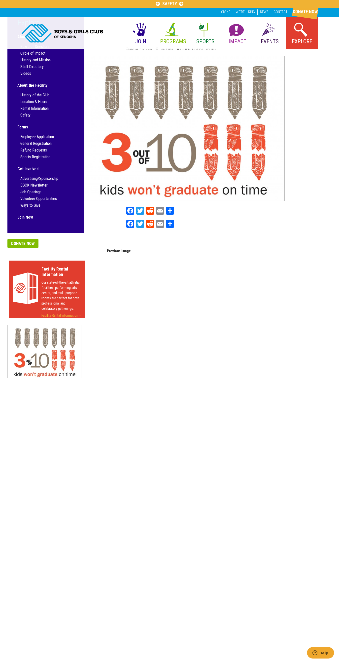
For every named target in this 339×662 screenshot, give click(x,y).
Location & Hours (33, 101)
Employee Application (37, 136)
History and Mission (35, 60)
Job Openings (30, 192)
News (264, 12)
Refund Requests (33, 150)
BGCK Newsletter (34, 185)
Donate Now (23, 243)
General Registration (36, 143)
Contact (280, 12)
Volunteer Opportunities (38, 198)
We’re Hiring (245, 12)
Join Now (25, 217)
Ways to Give (30, 205)
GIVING (226, 12)
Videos (25, 73)
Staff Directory (32, 66)
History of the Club (34, 95)
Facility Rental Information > (61, 315)
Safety (25, 115)
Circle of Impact (32, 53)
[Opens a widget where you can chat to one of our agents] (320, 653)
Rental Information (34, 108)
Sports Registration (35, 157)
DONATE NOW (305, 11)
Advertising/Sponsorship (39, 178)
